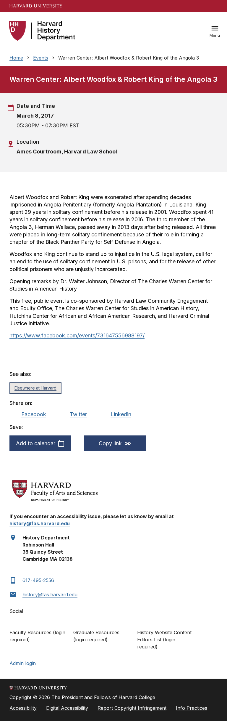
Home (16, 58)
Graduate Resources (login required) (96, 636)
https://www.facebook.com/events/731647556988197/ (77, 335)
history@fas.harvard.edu (49, 594)
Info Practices (191, 708)
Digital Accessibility (67, 708)
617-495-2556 (38, 580)
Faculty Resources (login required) (37, 636)
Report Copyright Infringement (132, 708)
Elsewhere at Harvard (35, 387)
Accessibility (23, 708)
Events (40, 58)
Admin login (22, 663)
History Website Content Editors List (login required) (164, 639)
